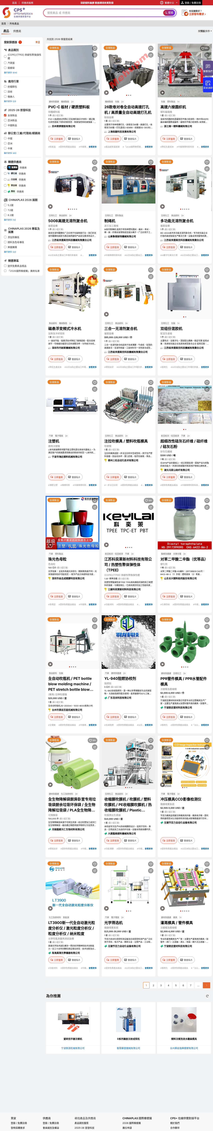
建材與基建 (54, 101)
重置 (37, 42)
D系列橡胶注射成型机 (128, 1038)
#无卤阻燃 (109, 725)
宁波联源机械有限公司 (73, 1048)
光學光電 (177, 554)
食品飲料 (63, 215)
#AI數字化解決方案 (169, 255)
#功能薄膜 (109, 848)
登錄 (45, 1123)
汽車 (51, 436)
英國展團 (12, 247)
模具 (175, 917)
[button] (68, 95)
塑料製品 (171, 101)
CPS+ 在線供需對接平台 (184, 1118)
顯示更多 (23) (10, 101)
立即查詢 (58, 138)
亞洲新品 (12, 120)
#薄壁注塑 (53, 485)
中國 (10, 138)
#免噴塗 (52, 604)
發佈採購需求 (18, 1127)
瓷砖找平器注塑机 (73, 1038)
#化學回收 (165, 604)
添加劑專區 (13, 237)
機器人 (11, 96)
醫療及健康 (166, 554)
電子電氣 (59, 436)
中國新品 (12, 125)
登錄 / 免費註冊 (19, 1123)
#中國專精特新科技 (186, 147)
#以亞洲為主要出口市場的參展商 (63, 255)
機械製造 (65, 101)
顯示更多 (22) (10, 252)
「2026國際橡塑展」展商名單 (24, 270)
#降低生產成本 (167, 147)
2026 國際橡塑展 (131, 1123)
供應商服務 (27, 2)
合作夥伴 (175, 1127)
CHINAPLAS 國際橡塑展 (137, 1118)
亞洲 (10, 143)
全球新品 (12, 115)
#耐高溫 (52, 147)
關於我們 (175, 1123)
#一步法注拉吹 (111, 485)
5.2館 (11, 205)
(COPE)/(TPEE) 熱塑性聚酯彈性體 (24, 56)
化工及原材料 (67, 794)
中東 (10, 148)
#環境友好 (109, 367)
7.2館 (10, 210)
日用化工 (53, 215)
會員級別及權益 (51, 1127)
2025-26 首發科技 (84, 1127)
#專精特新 (65, 485)
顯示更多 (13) (10, 220)
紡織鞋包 (12, 86)
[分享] (94, 55)
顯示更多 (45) (10, 153)
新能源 (66, 917)
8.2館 (11, 215)
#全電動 (52, 725)
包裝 (117, 101)
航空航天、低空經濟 (170, 436)
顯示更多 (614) (10, 72)
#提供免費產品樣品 (67, 147)
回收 (10, 91)
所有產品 (14, 23)
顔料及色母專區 (16, 242)
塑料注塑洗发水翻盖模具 (184, 1038)
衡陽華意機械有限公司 (128, 1048)
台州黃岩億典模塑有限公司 (184, 1048)
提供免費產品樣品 (17, 265)
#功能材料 (109, 604)
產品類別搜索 (82, 1123)
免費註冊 (54, 1123)
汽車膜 (11, 62)
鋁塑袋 (11, 67)
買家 (13, 1118)
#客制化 (164, 367)
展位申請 (127, 1127)
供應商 (47, 1118)
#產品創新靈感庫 (112, 147)
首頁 (14, 2)
